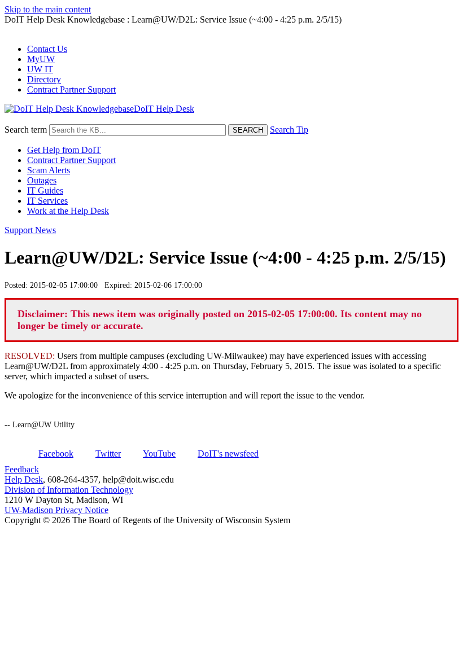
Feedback (22, 469)
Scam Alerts (48, 170)
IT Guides (45, 190)
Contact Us (47, 49)
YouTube (159, 453)
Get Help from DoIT (64, 150)
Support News (30, 230)
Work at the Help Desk (68, 211)
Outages (41, 180)
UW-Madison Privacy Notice (56, 510)
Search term (26, 129)
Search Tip (289, 129)
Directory (44, 79)
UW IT (40, 69)
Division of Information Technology (69, 489)
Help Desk (24, 479)
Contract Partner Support (71, 89)
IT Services (47, 200)
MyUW (41, 59)
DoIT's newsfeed (228, 453)
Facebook (55, 453)
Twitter (108, 453)
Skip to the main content (48, 9)
